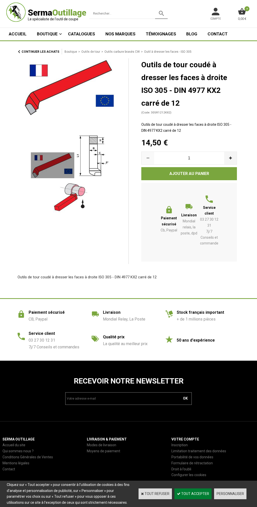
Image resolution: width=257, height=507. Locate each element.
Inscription (179, 445)
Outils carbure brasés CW (122, 51)
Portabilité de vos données (192, 457)
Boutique (47, 33)
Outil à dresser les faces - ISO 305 (167, 51)
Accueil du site (14, 445)
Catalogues (81, 33)
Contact (218, 33)
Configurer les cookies (188, 475)
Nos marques (120, 33)
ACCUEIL (18, 33)
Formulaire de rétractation (192, 463)
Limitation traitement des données (198, 451)
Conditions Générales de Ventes (28, 457)
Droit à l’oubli (181, 469)
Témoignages (161, 33)
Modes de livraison (101, 445)
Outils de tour (90, 51)
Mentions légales (16, 463)
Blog (191, 33)
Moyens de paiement (103, 451)
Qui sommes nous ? (18, 451)
